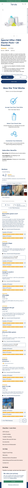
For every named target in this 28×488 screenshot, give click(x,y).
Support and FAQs (8, 452)
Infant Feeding (6, 434)
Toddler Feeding (7, 436)
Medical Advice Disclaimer (10, 457)
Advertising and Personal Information (13, 460)
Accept (13, 481)
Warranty (5, 455)
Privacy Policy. (13, 478)
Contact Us (6, 462)
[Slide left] (11, 36)
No (23, 78)
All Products (6, 431)
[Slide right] (16, 36)
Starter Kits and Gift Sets (9, 439)
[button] (2, 4)
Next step (14, 81)
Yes (10, 78)
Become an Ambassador (9, 444)
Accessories (6, 442)
